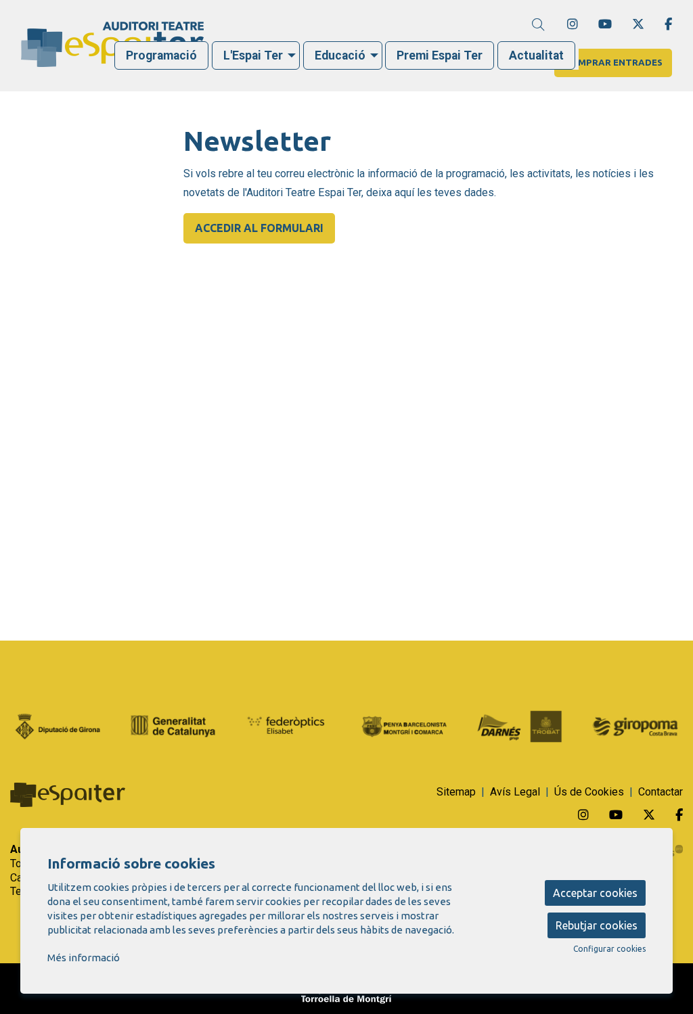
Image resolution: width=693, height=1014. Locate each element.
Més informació (83, 957)
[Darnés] (520, 725)
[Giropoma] (635, 725)
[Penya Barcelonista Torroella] (404, 725)
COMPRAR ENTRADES (613, 62)
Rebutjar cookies (597, 925)
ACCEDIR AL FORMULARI (259, 228)
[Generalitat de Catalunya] (173, 725)
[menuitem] (572, 24)
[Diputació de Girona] (58, 725)
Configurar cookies (609, 949)
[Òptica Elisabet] (288, 725)
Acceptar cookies (595, 893)
